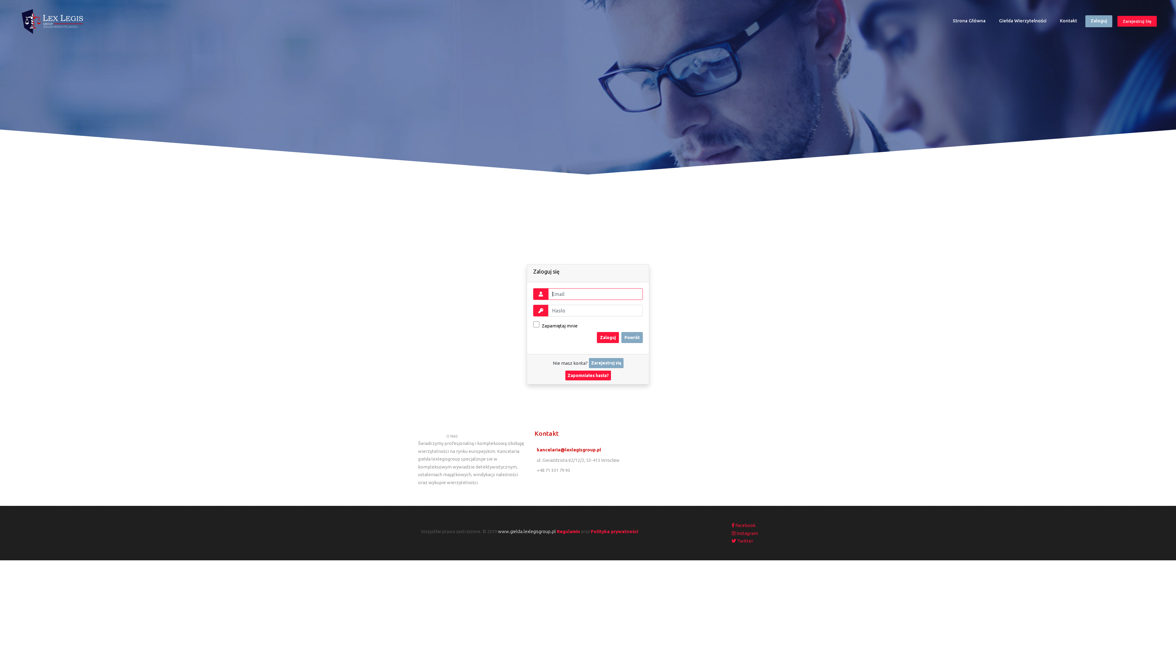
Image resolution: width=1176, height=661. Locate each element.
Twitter (744, 540)
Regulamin (568, 531)
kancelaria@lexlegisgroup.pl (569, 449)
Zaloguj (1099, 20)
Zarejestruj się (1137, 21)
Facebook (745, 525)
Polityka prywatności (614, 531)
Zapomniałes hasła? (588, 375)
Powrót (632, 337)
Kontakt (1068, 20)
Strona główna (972, 22)
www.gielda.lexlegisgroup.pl (527, 531)
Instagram (747, 533)
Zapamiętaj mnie (559, 325)
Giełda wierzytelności (1022, 20)
